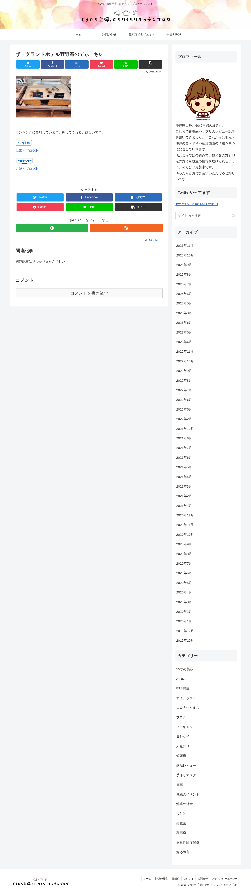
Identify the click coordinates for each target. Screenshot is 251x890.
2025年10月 (185, 255)
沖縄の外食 (184, 804)
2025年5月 (184, 303)
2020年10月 (185, 534)
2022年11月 (184, 351)
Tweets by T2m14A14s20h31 (196, 204)
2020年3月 (184, 602)
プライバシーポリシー (224, 878)
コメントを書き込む (89, 293)
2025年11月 (184, 245)
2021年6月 (184, 457)
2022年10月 (185, 361)
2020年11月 (184, 525)
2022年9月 (184, 371)
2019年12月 (185, 631)
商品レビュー (186, 765)
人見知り (182, 746)
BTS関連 (182, 688)
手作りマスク (186, 775)
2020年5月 (184, 583)
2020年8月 (184, 554)
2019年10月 (185, 640)
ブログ (181, 717)
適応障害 (182, 852)
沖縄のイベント (187, 794)
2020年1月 (184, 621)
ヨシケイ (182, 736)
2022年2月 (184, 419)
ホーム (147, 878)
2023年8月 (184, 313)
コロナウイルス (187, 707)
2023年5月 (184, 332)
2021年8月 (184, 438)
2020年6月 (184, 573)
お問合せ (203, 878)
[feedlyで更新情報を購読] (52, 228)
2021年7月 (184, 448)
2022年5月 (184, 409)
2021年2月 (184, 496)
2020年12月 (185, 515)
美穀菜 (181, 823)
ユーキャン (184, 727)
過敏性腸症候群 (187, 842)
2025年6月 (184, 294)
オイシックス (186, 698)
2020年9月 (184, 544)
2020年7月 (184, 563)
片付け (181, 814)
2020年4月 (184, 592)
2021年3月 (184, 486)
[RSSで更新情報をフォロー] (126, 228)
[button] (233, 216)
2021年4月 (184, 477)
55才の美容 (184, 669)
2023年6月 (184, 322)
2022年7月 (184, 390)
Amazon (182, 679)
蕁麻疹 (181, 833)
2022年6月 (184, 400)
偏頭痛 (181, 756)
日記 (179, 784)
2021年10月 (185, 429)
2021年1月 (184, 506)
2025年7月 (184, 284)
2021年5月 (184, 467)
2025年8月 (184, 274)
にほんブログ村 (27, 150)
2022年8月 (184, 380)
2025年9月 (184, 265)
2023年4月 (184, 342)
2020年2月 (184, 611)
